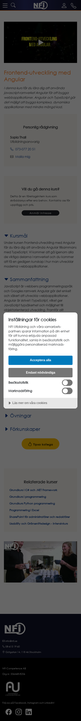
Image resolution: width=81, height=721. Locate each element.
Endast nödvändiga (40, 372)
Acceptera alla (40, 360)
